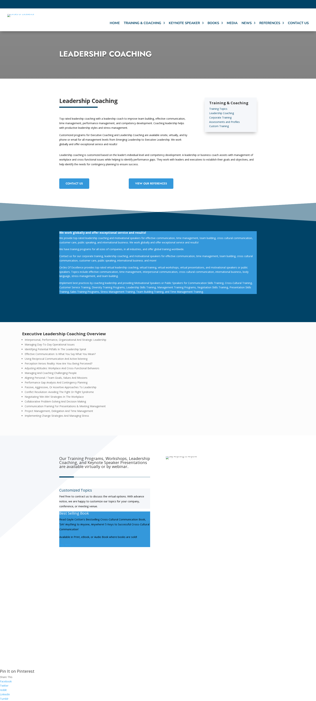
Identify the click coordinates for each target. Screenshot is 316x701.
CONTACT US (74, 184)
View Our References (151, 184)
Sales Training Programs (130, 623)
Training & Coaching (142, 23)
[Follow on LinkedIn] (300, 4)
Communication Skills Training (134, 598)
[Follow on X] (286, 4)
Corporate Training (220, 117)
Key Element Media (200, 661)
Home (115, 23)
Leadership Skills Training (183, 608)
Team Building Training (181, 614)
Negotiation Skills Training (131, 630)
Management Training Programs (187, 621)
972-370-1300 (229, 619)
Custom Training (219, 126)
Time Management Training (184, 627)
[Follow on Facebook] (280, 4)
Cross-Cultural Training (129, 604)
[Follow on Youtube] (293, 4)
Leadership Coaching (221, 113)
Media (232, 23)
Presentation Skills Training (132, 611)
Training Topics (218, 108)
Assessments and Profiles (224, 122)
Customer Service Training (131, 617)
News (247, 23)
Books (213, 23)
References (269, 23)
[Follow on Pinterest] (306, 4)
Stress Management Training (184, 601)
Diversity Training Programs (184, 595)
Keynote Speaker (184, 23)
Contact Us (298, 23)
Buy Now (65, 544)
